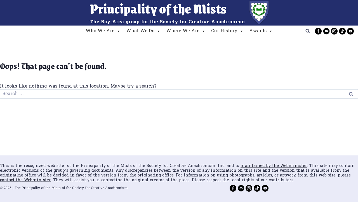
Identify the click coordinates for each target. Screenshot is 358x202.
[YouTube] (350, 31)
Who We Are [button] (100, 31)
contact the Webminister (25, 180)
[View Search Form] (307, 31)
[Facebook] (318, 31)
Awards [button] (258, 31)
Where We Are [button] (182, 31)
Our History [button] (224, 31)
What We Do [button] (140, 31)
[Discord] (326, 31)
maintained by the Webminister (274, 166)
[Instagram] (334, 31)
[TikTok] (342, 31)
